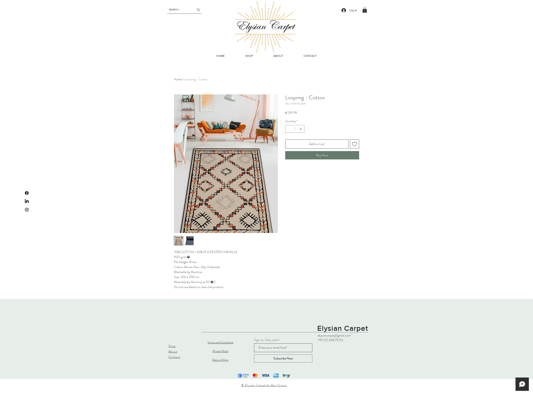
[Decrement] (288, 129)
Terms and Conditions (221, 342)
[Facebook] (26, 193)
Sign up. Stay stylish (266, 340)
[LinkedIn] (26, 201)
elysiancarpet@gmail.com (334, 335)
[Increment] (301, 129)
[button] (364, 9)
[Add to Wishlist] (354, 144)
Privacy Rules (220, 351)
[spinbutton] (295, 129)
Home (178, 79)
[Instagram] (26, 209)
